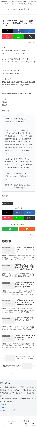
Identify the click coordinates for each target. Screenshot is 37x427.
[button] (29, 36)
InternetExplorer (8, 203)
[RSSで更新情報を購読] (27, 229)
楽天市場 (3, 404)
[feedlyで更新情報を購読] (10, 229)
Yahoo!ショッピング (7, 410)
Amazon (3, 407)
